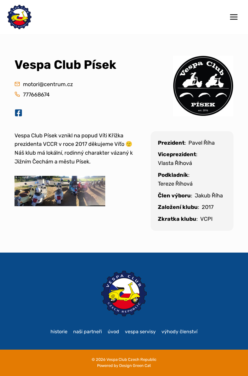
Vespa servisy (140, 331)
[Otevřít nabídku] (234, 17)
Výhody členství (179, 331)
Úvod (113, 331)
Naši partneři (87, 331)
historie (59, 331)
